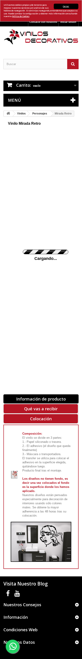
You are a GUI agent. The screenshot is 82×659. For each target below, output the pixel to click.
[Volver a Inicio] (8, 114)
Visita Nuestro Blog (25, 583)
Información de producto (41, 399)
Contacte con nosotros (43, 21)
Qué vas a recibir (41, 408)
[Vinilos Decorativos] (41, 37)
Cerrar (66, 6)
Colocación (41, 418)
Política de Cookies (20, 16)
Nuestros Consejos (22, 604)
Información (15, 617)
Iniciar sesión (68, 21)
